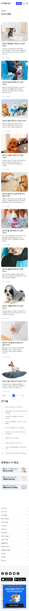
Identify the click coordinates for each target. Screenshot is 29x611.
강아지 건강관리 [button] (5, 518)
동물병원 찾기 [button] (4, 543)
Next (23, 395)
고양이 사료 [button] (4, 525)
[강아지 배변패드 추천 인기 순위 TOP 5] (14, 31)
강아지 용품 (7, 57)
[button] (27, 3)
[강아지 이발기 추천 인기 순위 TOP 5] (14, 143)
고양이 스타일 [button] (4, 539)
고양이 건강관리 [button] (5, 536)
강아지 (3, 57)
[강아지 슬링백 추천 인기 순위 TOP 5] (14, 257)
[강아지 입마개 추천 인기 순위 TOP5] (14, 70)
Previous (4, 395)
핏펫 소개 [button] (3, 560)
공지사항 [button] (3, 557)
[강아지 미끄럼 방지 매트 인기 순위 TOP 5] (14, 331)
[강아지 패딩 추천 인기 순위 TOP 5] (14, 109)
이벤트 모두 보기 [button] (5, 546)
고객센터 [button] (3, 553)
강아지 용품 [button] (4, 515)
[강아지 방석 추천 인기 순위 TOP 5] (14, 369)
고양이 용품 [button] (4, 532)
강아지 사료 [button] (4, 508)
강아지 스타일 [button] (4, 522)
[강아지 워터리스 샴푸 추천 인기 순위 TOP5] (14, 182)
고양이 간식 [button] (4, 529)
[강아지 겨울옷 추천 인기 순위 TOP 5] (14, 294)
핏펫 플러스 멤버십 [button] (5, 550)
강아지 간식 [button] (4, 511)
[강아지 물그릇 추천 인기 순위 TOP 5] (14, 218)
